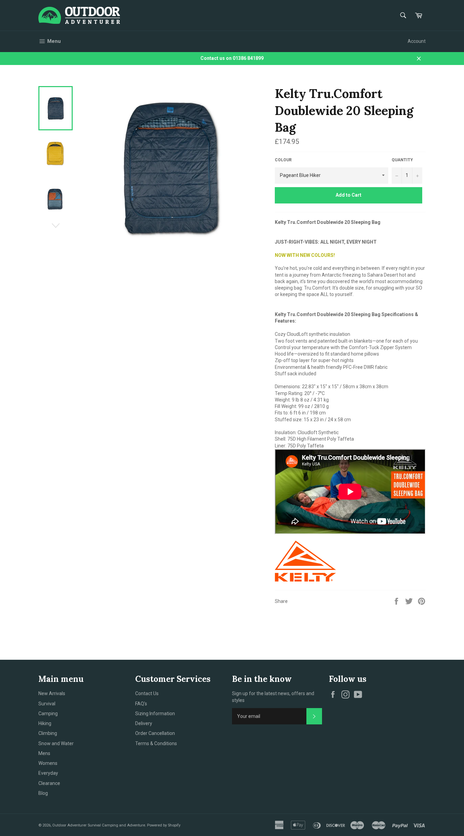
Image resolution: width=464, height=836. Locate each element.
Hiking (44, 723)
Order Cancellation (155, 733)
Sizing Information (155, 713)
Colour (283, 160)
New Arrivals (51, 693)
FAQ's (141, 703)
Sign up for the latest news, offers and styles (273, 697)
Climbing (47, 733)
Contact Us (147, 693)
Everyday (48, 773)
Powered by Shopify (163, 825)
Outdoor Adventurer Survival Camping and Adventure (98, 825)
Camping (48, 713)
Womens (47, 763)
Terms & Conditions (156, 743)
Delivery (143, 723)
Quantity (402, 160)
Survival (46, 703)
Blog (43, 793)
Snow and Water (56, 743)
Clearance (49, 783)
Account (417, 41)
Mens (44, 753)
